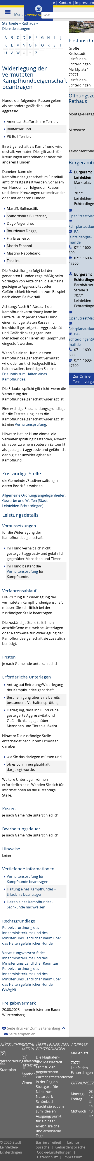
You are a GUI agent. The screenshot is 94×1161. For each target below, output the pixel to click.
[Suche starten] (91, 15)
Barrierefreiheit (48, 1142)
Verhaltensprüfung (30, 424)
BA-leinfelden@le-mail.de (80, 237)
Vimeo (27, 1080)
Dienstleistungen (16, 28)
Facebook (29, 1071)
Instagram (29, 1063)
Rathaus (28, 23)
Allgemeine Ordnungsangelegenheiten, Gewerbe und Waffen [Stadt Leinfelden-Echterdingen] (34, 500)
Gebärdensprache (70, 1147)
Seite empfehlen (22, 1034)
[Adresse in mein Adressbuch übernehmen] (71, 171)
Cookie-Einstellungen (54, 1152)
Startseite (10, 23)
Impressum (84, 2)
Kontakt (65, 2)
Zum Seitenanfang (45, 1028)
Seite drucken (18, 1028)
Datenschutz (47, 1157)
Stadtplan (8, 1067)
